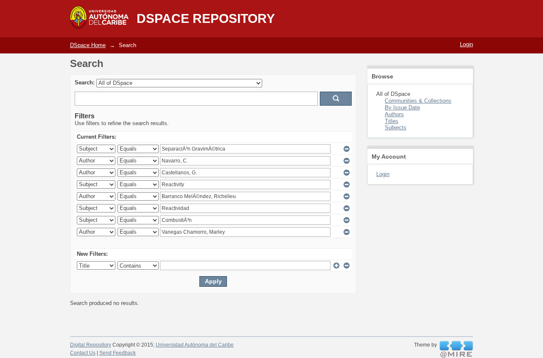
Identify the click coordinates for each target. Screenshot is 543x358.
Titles (391, 121)
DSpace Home (88, 45)
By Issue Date (402, 107)
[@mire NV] (456, 349)
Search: (85, 82)
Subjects (395, 127)
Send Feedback (117, 353)
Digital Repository (90, 345)
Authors (394, 114)
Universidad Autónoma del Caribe (195, 345)
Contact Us (82, 353)
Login (466, 44)
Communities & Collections (418, 101)
